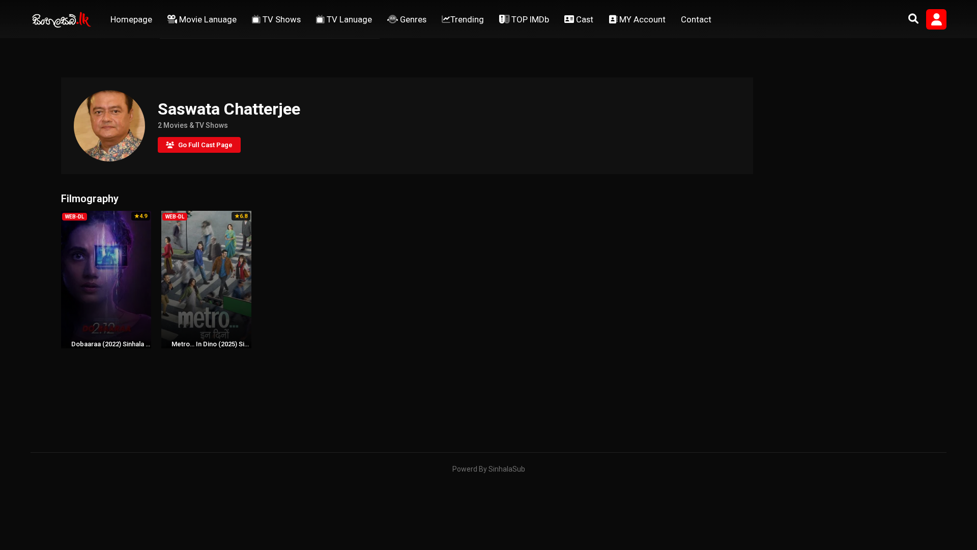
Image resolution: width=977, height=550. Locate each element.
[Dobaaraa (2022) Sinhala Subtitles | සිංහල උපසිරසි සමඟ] (106, 279)
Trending (467, 19)
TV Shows (281, 19)
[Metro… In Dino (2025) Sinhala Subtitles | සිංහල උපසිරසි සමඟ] (206, 279)
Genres (412, 19)
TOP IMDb (529, 19)
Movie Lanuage (207, 19)
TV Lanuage (348, 19)
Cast (583, 19)
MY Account (641, 19)
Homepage (131, 19)
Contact (696, 19)
